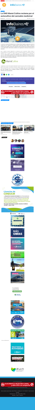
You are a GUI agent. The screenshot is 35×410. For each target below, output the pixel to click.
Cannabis (11, 86)
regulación (24, 86)
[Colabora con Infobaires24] (17, 80)
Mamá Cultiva (17, 86)
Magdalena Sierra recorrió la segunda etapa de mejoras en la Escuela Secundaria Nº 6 (17, 132)
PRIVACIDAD (13, 395)
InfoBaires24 (3, 18)
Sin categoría (2, 11)
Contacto (17, 395)
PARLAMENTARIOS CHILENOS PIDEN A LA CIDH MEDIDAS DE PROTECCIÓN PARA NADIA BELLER (18, 0)
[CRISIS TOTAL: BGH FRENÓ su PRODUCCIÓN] (29, 128)
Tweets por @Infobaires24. (5, 340)
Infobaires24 (21, 395)
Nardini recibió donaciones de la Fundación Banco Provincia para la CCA (6, 132)
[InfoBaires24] (17, 5)
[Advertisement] (17, 403)
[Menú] (0, 9)
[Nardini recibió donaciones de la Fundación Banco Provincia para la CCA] (6, 128)
